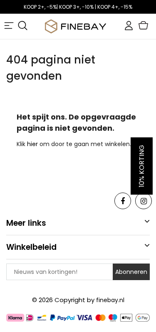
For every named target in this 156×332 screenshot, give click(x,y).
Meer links (26, 223)
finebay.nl (110, 300)
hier (33, 144)
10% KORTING (141, 166)
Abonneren (131, 272)
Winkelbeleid (31, 247)
